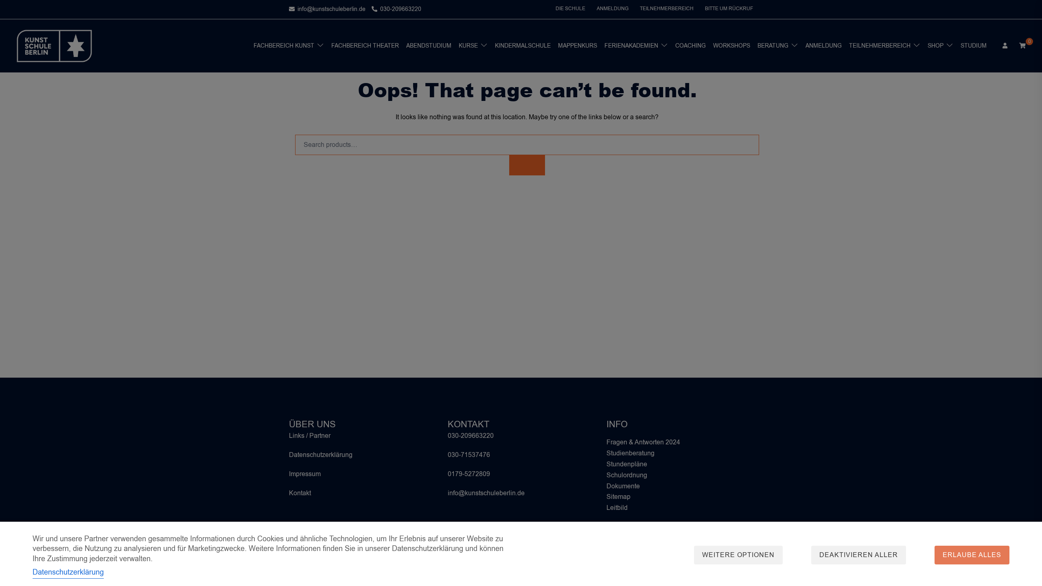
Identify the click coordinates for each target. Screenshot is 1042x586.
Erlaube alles (972, 555)
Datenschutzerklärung (68, 572)
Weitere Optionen (738, 555)
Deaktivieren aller (858, 555)
